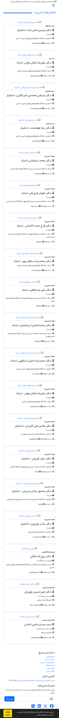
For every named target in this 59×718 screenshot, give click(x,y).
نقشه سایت (50, 671)
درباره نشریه (50, 659)
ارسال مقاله (50, 665)
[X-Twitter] (45, 707)
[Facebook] (52, 707)
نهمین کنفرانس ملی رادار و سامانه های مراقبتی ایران (36, 680)
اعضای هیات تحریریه (47, 662)
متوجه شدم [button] (8, 713)
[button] (35, 715)
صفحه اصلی (50, 656)
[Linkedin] (39, 707)
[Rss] (33, 707)
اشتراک (9, 699)
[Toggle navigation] (30, 5)
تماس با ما (51, 668)
